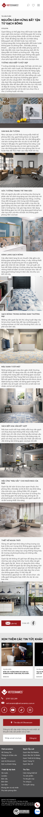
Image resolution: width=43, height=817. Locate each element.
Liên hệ (14, 623)
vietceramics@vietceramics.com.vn (20, 703)
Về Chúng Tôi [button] (6, 752)
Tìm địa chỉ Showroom (23, 722)
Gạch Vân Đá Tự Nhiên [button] (31, 755)
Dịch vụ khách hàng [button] (8, 764)
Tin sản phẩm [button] (28, 776)
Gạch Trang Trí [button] (28, 761)
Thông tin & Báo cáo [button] (9, 755)
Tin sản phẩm (6, 16)
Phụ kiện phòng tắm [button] (9, 790)
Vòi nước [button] (4, 773)
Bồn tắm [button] (4, 782)
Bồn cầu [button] (4, 779)
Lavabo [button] (4, 776)
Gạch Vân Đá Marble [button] (31, 752)
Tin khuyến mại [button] (28, 779)
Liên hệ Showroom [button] (8, 761)
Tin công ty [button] (27, 782)
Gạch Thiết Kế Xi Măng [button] (31, 758)
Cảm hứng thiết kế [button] (30, 773)
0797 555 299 (11, 699)
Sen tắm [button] (4, 785)
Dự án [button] (3, 758)
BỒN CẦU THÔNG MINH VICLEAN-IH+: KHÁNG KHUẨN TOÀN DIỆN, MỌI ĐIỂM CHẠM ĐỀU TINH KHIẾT (16, 673)
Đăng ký (32, 738)
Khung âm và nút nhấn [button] (10, 788)
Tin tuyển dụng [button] (28, 785)
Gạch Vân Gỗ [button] (28, 764)
